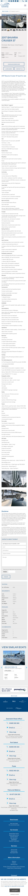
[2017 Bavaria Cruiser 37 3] (8, 30)
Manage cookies (14, 894)
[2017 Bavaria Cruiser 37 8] (22, 30)
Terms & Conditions (11, 866)
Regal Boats (14, 839)
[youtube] (9, 1)
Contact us (19, 69)
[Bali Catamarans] (14, 701)
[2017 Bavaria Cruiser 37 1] (14, 28)
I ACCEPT (15, 890)
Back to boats (5, 11)
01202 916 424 (14, 770)
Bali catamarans (14, 838)
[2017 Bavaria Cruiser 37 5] (14, 30)
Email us (12, 727)
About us (14, 861)
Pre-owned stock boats (14, 825)
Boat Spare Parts (14, 852)
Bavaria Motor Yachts (14, 833)
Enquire (6, 576)
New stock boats (14, 823)
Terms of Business (21, 866)
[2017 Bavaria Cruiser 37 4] (11, 30)
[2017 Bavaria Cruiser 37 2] (5, 30)
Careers (14, 862)
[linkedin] (16, 1)
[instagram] (11, 1)
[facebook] (13, 1)
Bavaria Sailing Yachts (14, 835)
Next (26, 667)
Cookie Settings (17, 868)
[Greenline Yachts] (5, 701)
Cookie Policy (10, 868)
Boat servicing (14, 851)
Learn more (8, 69)
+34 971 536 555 (14, 794)
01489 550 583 (14, 723)
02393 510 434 (14, 747)
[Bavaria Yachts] (23, 701)
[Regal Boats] (9, 708)
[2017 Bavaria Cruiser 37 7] (20, 30)
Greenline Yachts (14, 836)
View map (12, 732)
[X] (18, 1)
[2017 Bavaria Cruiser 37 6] (17, 30)
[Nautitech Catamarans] (18, 708)
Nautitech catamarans (14, 841)
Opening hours (14, 864)
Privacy (5, 866)
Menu (25, 5)
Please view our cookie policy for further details (14, 886)
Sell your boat (14, 849)
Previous (1, 667)
